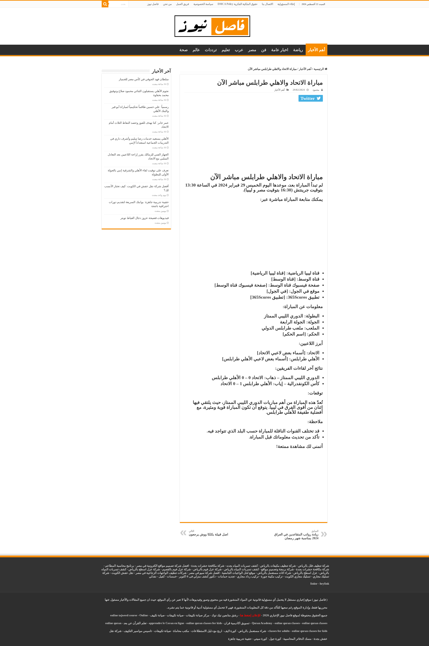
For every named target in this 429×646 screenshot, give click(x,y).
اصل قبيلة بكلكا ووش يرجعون (208, 533)
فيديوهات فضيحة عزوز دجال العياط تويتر (144, 218)
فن (263, 50)
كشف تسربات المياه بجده (242, 565)
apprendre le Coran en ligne (166, 623)
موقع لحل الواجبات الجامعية (238, 573)
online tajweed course (123, 615)
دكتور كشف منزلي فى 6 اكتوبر (197, 576)
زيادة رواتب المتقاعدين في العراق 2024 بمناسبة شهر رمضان (296, 535)
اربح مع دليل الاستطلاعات (206, 631)
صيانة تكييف (157, 615)
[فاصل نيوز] (214, 25)
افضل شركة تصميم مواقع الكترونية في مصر (162, 565)
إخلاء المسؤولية (286, 4)
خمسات (172, 576)
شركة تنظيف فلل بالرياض (313, 565)
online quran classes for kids (204, 623)
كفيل (162, 576)
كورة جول (275, 638)
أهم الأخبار (316, 50)
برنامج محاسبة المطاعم (119, 565)
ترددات (211, 50)
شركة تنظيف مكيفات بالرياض (278, 565)
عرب (239, 50)
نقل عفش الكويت (122, 573)
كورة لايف (230, 631)
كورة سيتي (260, 638)
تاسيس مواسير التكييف (138, 631)
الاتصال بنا (267, 4)
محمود (316, 89)
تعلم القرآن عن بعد (135, 623)
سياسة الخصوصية (203, 4)
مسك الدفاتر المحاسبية (297, 638)
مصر (252, 50)
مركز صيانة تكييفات (197, 615)
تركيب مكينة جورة (272, 576)
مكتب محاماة (181, 631)
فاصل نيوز (153, 4)
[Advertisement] (253, 136)
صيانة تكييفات (175, 615)
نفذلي (152, 576)
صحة (183, 50)
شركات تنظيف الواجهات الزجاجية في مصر (161, 573)
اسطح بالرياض (302, 573)
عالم (196, 50)
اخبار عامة (279, 50)
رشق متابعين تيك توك (225, 615)
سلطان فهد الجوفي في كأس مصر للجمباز (144, 79)
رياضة (298, 50)
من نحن (167, 4)
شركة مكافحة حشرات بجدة (312, 569)
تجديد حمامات (226, 576)
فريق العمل (182, 4)
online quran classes (287, 623)
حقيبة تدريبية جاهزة (240, 638)
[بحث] (105, 4)
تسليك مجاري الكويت (298, 576)
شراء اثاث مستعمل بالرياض (274, 573)
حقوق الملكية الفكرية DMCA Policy (237, 4)
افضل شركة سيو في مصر (204, 573)
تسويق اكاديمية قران (237, 623)
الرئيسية (319, 69)
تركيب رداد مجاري (248, 576)
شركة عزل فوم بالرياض (207, 569)
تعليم (226, 50)
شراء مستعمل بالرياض (252, 631)
